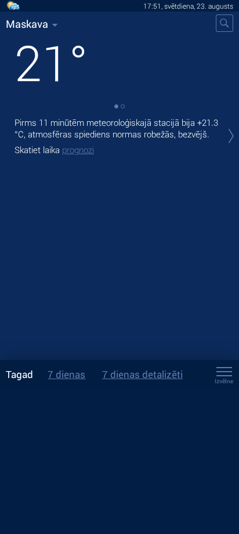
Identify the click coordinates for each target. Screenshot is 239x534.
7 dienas (66, 374)
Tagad (19, 374)
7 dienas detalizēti (142, 374)
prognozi (78, 149)
